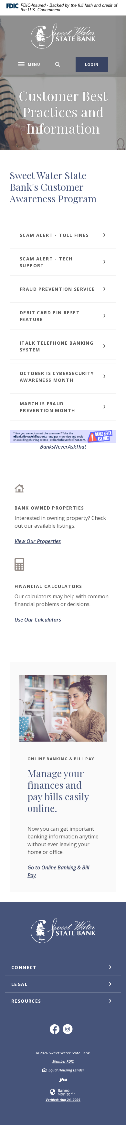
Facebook (56, 1031)
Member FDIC (63, 1061)
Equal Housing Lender (66, 1070)
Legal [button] (19, 984)
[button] (63, 235)
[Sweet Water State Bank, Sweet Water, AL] (63, 36)
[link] (63, 1094)
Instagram (69, 1031)
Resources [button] (26, 1001)
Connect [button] (24, 967)
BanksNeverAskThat (63, 446)
